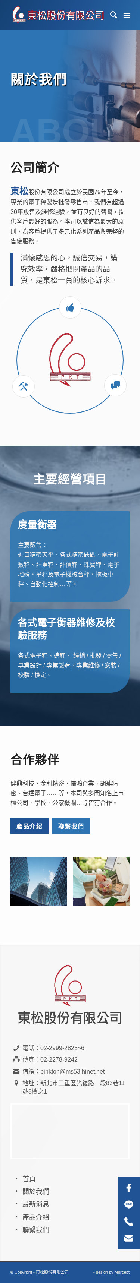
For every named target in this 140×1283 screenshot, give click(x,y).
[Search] (110, 15)
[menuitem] (110, 15)
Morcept (122, 1272)
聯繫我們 (35, 1230)
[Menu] (126, 15)
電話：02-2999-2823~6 (53, 1048)
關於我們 (35, 1191)
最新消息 (35, 1204)
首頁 (29, 1179)
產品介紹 (35, 1217)
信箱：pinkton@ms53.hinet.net (63, 1071)
